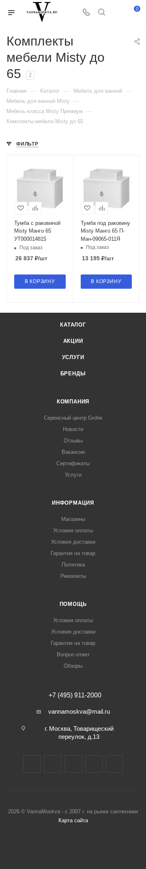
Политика (73, 565)
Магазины (73, 519)
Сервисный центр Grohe (73, 418)
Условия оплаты (73, 530)
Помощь (73, 604)
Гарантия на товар (73, 553)
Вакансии (73, 452)
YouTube (73, 764)
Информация (73, 503)
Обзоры (73, 666)
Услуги (73, 357)
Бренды (73, 373)
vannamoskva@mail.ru (79, 711)
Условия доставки (73, 542)
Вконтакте (32, 764)
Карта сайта (73, 820)
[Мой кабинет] (116, 12)
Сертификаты (73, 463)
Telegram (52, 764)
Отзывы (73, 441)
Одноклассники (94, 764)
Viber (114, 764)
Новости (73, 429)
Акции (73, 341)
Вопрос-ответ (73, 654)
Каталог (73, 325)
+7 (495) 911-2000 (75, 695)
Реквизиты (73, 576)
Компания (73, 402)
